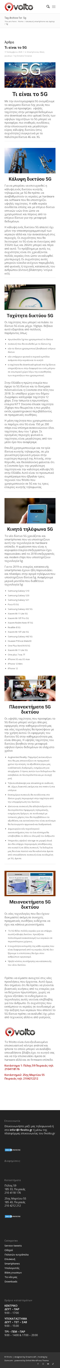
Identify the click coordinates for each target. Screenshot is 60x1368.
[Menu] (54, 7)
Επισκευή (9, 1259)
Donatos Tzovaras (24, 56)
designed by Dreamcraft (25, 1357)
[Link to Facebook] (38, 1363)
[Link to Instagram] (43, 1363)
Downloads (10, 1281)
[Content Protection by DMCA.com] (12, 1150)
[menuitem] (46, 6)
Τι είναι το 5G (15, 48)
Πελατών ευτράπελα (16, 1254)
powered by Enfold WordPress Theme (31, 1360)
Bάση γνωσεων (13, 1272)
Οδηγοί (8, 1250)
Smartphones (33, 52)
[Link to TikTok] (53, 1363)
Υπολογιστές (12, 1268)
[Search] (46, 6)
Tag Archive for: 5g (15, 17)
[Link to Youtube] (48, 1363)
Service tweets (13, 1245)
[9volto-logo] (24, 6)
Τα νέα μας (10, 1277)
